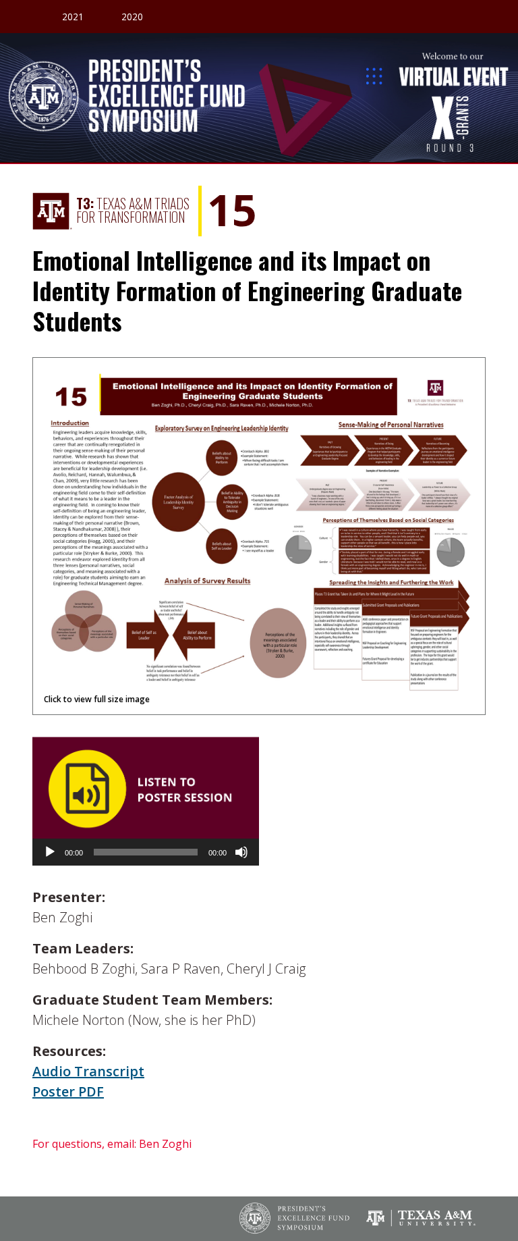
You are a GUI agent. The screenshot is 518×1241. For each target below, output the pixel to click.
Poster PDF (68, 1091)
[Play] (50, 852)
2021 (73, 16)
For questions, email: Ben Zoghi (112, 1143)
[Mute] (241, 852)
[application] (145, 852)
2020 (132, 16)
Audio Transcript (88, 1071)
